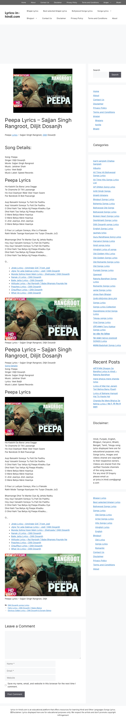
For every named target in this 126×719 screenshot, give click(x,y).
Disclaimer (58, 2)
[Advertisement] (63, 43)
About (33, 2)
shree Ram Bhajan (102, 294)
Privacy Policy (72, 2)
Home (23, 2)
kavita (98, 124)
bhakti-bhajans (100, 195)
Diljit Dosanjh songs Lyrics (18, 605)
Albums (97, 168)
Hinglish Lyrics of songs (104, 249)
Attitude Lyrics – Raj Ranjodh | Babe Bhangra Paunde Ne (39, 283)
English (98, 531)
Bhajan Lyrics (32, 11)
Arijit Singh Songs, (102, 191)
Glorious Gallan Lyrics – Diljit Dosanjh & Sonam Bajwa (29, 610)
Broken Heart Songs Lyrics (106, 216)
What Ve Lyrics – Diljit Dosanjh (26, 293)
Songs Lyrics (103, 11)
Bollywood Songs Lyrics (82, 11)
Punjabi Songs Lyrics (103, 270)
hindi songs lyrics (101, 245)
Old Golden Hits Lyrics (104, 253)
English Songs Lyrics (103, 228)
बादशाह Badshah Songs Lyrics (107, 345)
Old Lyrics (100, 540)
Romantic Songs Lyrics (104, 286)
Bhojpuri (30, 18)
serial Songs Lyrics (102, 290)
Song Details (11, 366)
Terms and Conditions (90, 2)
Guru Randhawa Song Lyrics (107, 237)
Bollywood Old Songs (103, 208)
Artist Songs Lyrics (104, 519)
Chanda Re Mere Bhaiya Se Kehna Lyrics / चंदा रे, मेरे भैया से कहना (107, 403)
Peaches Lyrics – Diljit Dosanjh (26, 286)
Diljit (45, 135)
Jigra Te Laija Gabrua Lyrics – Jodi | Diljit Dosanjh (35, 271)
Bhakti (118, 2)
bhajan (106, 2)
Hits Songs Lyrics (103, 523)
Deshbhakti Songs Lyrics (105, 220)
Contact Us (44, 2)
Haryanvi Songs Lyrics (104, 241)
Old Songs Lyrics (101, 266)
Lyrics (14, 135)
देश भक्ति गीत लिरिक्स (101, 334)
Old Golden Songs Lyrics (105, 258)
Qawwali (97, 274)
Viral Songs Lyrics (102, 322)
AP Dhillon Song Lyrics (104, 187)
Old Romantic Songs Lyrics (106, 262)
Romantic (99, 548)
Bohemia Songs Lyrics (104, 203)
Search (96, 70)
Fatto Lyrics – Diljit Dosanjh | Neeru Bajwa (25, 608)
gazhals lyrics (99, 233)
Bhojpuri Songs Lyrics (103, 199)
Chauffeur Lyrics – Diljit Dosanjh (26, 289)
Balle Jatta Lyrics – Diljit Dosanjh (27, 280)
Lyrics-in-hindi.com (12, 14)
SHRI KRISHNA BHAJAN (105, 298)
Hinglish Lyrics (102, 527)
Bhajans (99, 120)
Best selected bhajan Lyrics (55, 11)
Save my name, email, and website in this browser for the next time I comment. (42, 685)
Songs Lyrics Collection (104, 307)
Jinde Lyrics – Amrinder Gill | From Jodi (30, 268)
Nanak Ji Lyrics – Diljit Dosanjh (26, 277)
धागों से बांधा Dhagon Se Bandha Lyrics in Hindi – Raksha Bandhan (105, 371)
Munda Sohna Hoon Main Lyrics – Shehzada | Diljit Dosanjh (40, 274)
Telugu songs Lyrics (103, 318)
